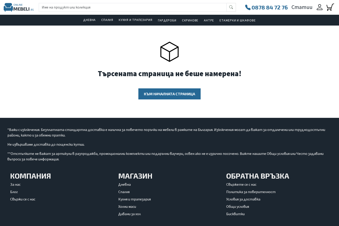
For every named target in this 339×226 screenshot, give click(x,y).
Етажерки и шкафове (238, 20)
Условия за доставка (243, 199)
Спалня (107, 20)
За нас (15, 184)
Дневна (89, 20)
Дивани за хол (129, 214)
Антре (209, 20)
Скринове (190, 20)
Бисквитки (235, 214)
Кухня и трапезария (135, 20)
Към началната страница (169, 94)
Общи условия (237, 206)
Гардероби (167, 20)
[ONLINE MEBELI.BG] (8, 7)
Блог (14, 191)
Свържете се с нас (241, 184)
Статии (301, 7)
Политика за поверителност (251, 191)
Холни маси (127, 206)
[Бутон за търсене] (231, 7)
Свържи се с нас (22, 199)
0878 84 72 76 (270, 7)
